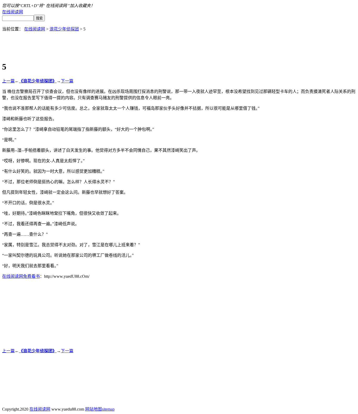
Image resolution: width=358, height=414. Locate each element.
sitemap (108, 409)
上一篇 (8, 81)
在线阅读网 (12, 12)
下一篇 (67, 81)
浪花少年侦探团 (64, 29)
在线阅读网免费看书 (21, 276)
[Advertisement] (179, 43)
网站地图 (93, 409)
